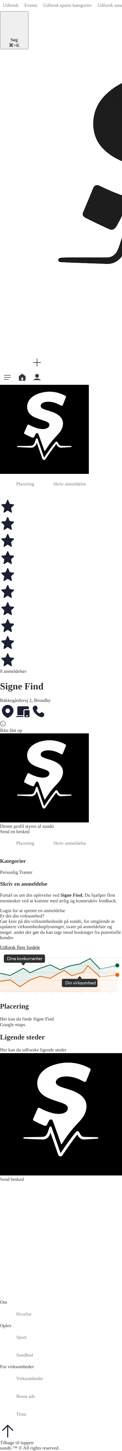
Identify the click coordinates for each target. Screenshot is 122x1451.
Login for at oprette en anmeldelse (32, 910)
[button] (37, 362)
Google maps (12, 1024)
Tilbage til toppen (16, 1442)
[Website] (23, 712)
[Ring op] (38, 712)
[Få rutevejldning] (7, 712)
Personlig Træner (16, 872)
